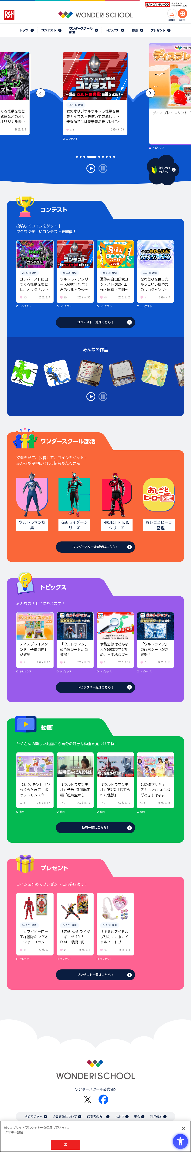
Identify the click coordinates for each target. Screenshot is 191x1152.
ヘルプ (119, 1116)
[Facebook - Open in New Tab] (103, 1099)
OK (65, 1144)
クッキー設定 (14, 1132)
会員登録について (65, 1116)
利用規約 (156, 1116)
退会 (137, 1116)
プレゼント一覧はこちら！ (95, 974)
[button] (150, 93)
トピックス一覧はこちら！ (95, 687)
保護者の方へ (96, 1116)
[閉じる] (183, 1128)
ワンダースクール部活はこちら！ (95, 546)
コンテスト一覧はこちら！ (95, 322)
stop (103, 168)
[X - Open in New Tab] (87, 1099)
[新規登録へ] (172, 13)
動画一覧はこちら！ (95, 827)
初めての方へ (33, 1116)
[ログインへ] (182, 13)
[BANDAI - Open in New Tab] (9, 15)
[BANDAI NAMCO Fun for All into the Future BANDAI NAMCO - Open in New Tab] (166, 5)
